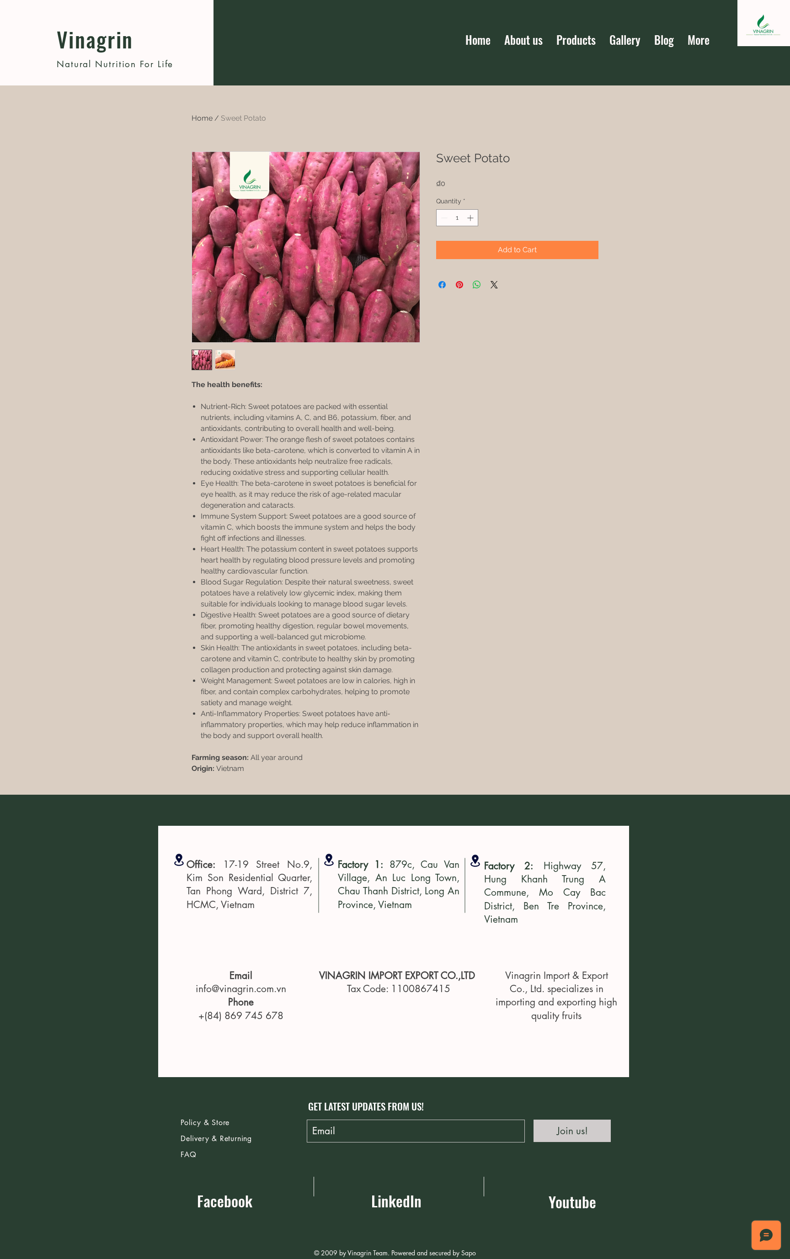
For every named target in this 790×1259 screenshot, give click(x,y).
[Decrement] (443, 218)
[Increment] (471, 218)
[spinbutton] (457, 218)
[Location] (179, 860)
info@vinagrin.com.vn (241, 989)
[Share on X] (494, 284)
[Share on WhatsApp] (476, 284)
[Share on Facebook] (442, 284)
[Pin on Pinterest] (459, 284)
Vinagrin (95, 38)
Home (202, 118)
